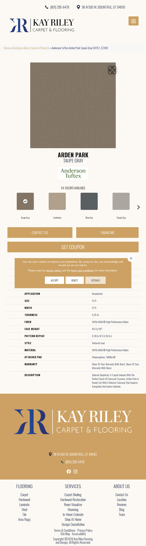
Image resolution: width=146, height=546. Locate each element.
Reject (74, 280)
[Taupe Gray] (25, 201)
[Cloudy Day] (121, 201)
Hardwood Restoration (73, 500)
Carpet (24, 495)
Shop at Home (73, 519)
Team (122, 514)
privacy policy (53, 270)
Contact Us (40, 232)
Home (7, 48)
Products (44, 48)
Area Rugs (24, 519)
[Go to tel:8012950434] (36, 7)
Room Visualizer (73, 505)
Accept (54, 280)
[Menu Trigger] (133, 21)
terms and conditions (82, 270)
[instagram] (75, 471)
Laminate (24, 505)
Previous (7, 201)
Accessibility (79, 534)
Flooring (17, 48)
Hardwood (24, 500)
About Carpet (30, 48)
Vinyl (24, 510)
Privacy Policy (84, 530)
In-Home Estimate (73, 514)
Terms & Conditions (64, 530)
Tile (24, 514)
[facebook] (69, 471)
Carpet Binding (73, 495)
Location (121, 500)
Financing (107, 232)
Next (138, 201)
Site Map (65, 534)
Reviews (122, 505)
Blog (122, 510)
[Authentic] (57, 201)
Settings (95, 280)
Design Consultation (73, 524)
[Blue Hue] (89, 201)
